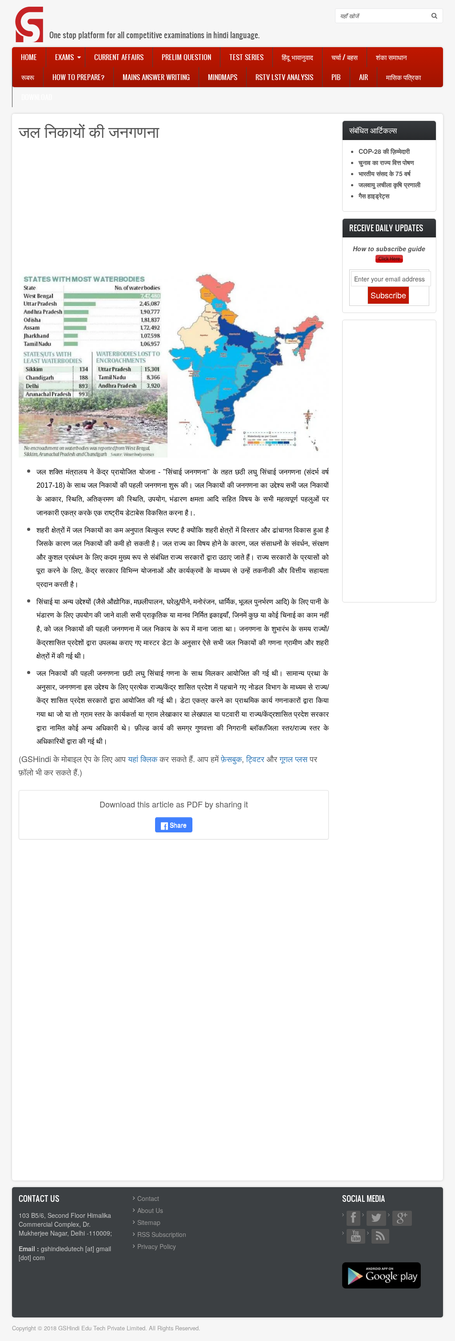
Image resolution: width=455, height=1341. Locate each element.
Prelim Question (186, 57)
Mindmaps (222, 77)
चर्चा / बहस (344, 57)
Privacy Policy (156, 1246)
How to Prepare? (78, 77)
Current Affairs (119, 57)
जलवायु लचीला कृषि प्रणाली (389, 184)
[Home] (30, 15)
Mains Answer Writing (156, 77)
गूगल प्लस (293, 758)
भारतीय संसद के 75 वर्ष (385, 173)
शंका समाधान (391, 57)
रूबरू (27, 77)
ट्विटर (255, 758)
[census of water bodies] (174, 364)
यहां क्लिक (142, 758)
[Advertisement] (174, 210)
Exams (64, 57)
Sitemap (148, 1222)
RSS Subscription (161, 1234)
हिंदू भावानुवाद (297, 57)
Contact (148, 1198)
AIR (363, 77)
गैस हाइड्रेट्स (374, 195)
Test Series (246, 57)
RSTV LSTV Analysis (284, 77)
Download (36, 97)
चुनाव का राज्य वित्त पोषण (386, 162)
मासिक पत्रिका (403, 77)
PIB (336, 77)
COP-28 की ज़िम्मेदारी (384, 151)
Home (29, 57)
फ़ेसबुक (231, 758)
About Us (150, 1210)
